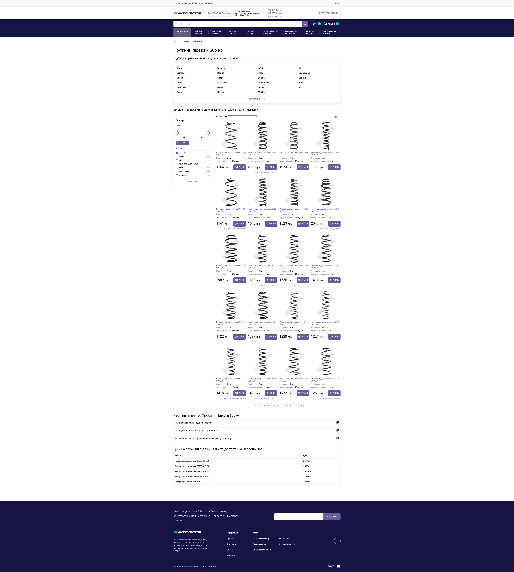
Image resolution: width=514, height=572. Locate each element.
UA (336, 3)
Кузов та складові (310, 33)
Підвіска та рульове (233, 33)
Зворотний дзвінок (220, 13)
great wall (222, 82)
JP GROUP (194, 175)
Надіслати (332, 516)
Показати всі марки (257, 99)
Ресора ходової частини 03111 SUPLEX (293, 323)
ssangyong (304, 73)
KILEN (194, 168)
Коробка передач (250, 33)
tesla (301, 82)
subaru (302, 78)
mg (300, 68)
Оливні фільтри (259, 544)
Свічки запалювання (262, 550)
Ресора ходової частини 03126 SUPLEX (325, 379)
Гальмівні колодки (287, 544)
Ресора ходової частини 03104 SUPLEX (325, 266)
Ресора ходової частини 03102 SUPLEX (293, 266)
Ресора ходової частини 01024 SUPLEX (230, 153)
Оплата (230, 550)
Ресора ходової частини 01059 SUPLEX (293, 210)
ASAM (194, 157)
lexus (261, 87)
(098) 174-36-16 (274, 10)
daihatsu (221, 68)
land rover (263, 82)
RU (339, 3)
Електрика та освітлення (291, 33)
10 (296, 406)
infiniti (261, 68)
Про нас (176, 3)
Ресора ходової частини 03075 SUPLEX (230, 266)
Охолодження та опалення (270, 33)
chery (179, 82)
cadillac (181, 78)
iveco (260, 73)
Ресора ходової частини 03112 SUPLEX (325, 323)
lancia (261, 78)
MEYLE (194, 160)
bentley (180, 73)
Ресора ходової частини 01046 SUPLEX (325, 153)
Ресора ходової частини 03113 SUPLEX (230, 379)
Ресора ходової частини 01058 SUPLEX (262, 210)
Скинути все (192, 181)
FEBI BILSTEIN (194, 172)
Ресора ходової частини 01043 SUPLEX (293, 153)
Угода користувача (210, 566)
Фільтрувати (182, 143)
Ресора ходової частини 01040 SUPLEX (262, 153)
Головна (176, 41)
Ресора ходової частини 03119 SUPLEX (262, 379)
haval (220, 87)
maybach (262, 92)
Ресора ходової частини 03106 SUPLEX (230, 323)
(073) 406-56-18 (274, 16)
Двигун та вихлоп (216, 33)
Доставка (231, 544)
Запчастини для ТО (182, 33)
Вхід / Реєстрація (329, 13)
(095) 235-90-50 (274, 13)
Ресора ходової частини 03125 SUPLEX (293, 379)
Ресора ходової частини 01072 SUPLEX (325, 210)
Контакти (208, 3)
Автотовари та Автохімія (329, 33)
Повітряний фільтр (261, 539)
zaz (301, 87)
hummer (221, 92)
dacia (179, 92)
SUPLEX (181, 153)
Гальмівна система (199, 33)
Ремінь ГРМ (284, 539)
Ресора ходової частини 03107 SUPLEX (262, 323)
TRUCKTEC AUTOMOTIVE (194, 164)
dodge (220, 73)
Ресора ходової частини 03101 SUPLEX (262, 266)
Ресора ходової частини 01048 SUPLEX (230, 210)
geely (220, 78)
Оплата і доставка (192, 3)
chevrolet (181, 87)
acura (179, 68)
